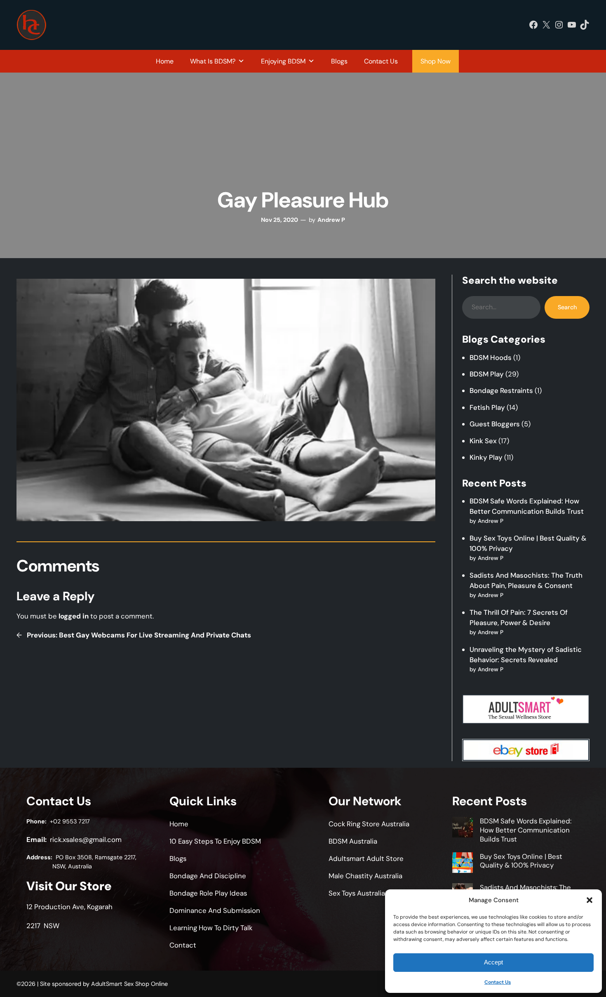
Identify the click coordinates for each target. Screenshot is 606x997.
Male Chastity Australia (365, 875)
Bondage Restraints (501, 390)
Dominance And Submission (214, 910)
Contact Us (497, 982)
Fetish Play (487, 407)
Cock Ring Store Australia (369, 823)
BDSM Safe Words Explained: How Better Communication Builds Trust (525, 830)
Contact (182, 945)
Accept (493, 962)
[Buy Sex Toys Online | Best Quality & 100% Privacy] (462, 863)
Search (567, 307)
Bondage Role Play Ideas (208, 893)
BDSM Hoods (491, 357)
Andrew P (331, 219)
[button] (589, 900)
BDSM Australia (353, 841)
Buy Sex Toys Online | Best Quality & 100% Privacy (521, 861)
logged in (74, 616)
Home (165, 61)
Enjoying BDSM (283, 61)
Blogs (339, 61)
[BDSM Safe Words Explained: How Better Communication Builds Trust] (462, 828)
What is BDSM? (212, 61)
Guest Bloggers (495, 423)
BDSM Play (487, 374)
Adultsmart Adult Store (366, 858)
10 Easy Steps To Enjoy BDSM (215, 841)
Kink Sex (483, 440)
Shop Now (435, 61)
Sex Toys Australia (357, 893)
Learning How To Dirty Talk (210, 927)
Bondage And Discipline (207, 875)
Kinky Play (486, 457)
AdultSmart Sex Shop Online (129, 984)
